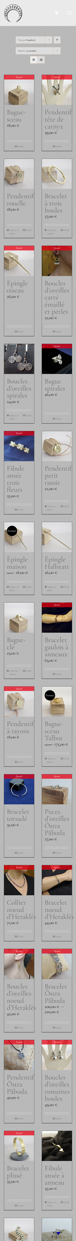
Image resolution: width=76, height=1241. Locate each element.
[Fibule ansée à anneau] (57, 1146)
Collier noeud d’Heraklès (21, 909)
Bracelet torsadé (18, 815)
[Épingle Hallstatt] (57, 537)
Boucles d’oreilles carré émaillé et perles (57, 297)
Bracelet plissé (18, 1171)
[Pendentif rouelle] (19, 174)
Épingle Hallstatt (57, 563)
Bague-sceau (16, 115)
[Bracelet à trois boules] (57, 174)
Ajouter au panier (14, 232)
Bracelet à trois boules (56, 203)
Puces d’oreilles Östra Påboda (57, 822)
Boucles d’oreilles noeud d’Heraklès (21, 997)
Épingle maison (17, 563)
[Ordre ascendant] (57, 40)
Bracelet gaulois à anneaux (56, 646)
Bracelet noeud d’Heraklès (59, 909)
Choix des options (51, 232)
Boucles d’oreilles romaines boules (57, 1088)
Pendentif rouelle (20, 199)
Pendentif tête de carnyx (58, 119)
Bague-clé (16, 643)
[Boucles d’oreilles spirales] (19, 359)
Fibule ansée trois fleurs (15, 479)
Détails (20, 146)
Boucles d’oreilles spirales (19, 388)
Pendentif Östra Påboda (20, 1084)
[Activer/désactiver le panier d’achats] (56, 13)
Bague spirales (55, 384)
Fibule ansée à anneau (54, 1175)
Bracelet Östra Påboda (56, 993)
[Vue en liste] (41, 59)
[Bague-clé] (19, 618)
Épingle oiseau (17, 286)
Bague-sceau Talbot (54, 730)
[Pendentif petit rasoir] (57, 446)
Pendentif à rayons (20, 727)
